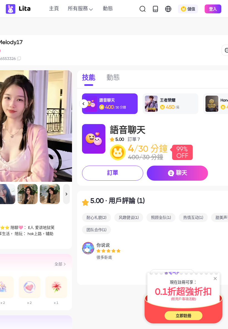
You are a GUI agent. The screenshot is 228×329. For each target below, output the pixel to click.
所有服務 (78, 8)
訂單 (112, 173)
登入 (213, 9)
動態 (108, 8)
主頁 (54, 8)
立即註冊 (183, 315)
